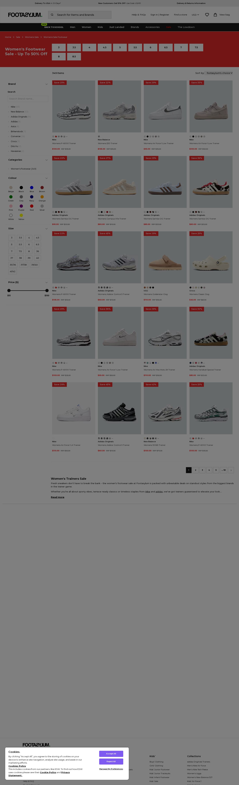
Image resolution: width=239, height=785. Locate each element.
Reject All (111, 761)
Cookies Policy (17, 766)
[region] (67, 763)
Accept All (111, 754)
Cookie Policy (48, 772)
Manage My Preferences (111, 769)
